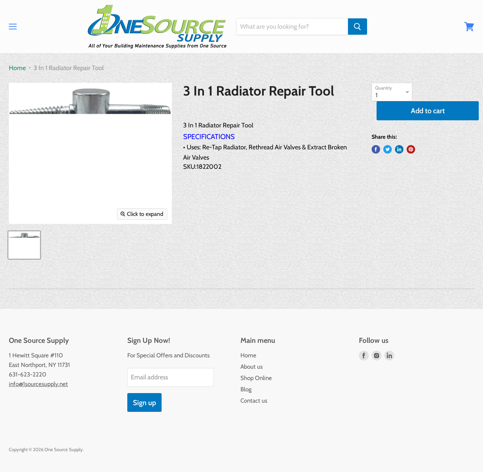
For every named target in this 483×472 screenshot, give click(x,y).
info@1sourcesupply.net (38, 383)
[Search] (357, 26)
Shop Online (256, 377)
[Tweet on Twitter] (387, 149)
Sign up (144, 402)
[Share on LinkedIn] (399, 149)
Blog (245, 389)
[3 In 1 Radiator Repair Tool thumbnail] (24, 245)
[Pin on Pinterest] (411, 149)
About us (251, 366)
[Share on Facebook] (376, 149)
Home (17, 68)
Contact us (253, 400)
